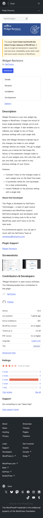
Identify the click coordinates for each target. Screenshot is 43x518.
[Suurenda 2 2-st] (37, 262)
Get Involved (28, 444)
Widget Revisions (9, 248)
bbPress (7, 472)
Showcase (27, 424)
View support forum (10, 409)
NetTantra (9, 64)
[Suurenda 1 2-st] (17, 262)
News (4, 428)
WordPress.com (10, 463)
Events (26, 448)
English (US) (36, 341)
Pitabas (10, 302)
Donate (27, 452)
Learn (4, 444)
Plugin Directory (8, 10)
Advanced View (9, 353)
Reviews (8, 85)
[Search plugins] (26, 18)
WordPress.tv (9, 456)
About (4, 424)
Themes (26, 428)
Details (7, 79)
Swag (26, 456)
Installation (9, 91)
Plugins (26, 432)
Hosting (5, 432)
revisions (36, 346)
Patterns (26, 436)
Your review (7, 392)
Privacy (5, 436)
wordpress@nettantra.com (13, 236)
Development (10, 97)
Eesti (10, 486)
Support (8, 103)
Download (8, 71)
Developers (7, 452)
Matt (5, 468)
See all (38, 392)
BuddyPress (8, 476)
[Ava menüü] (39, 3)
